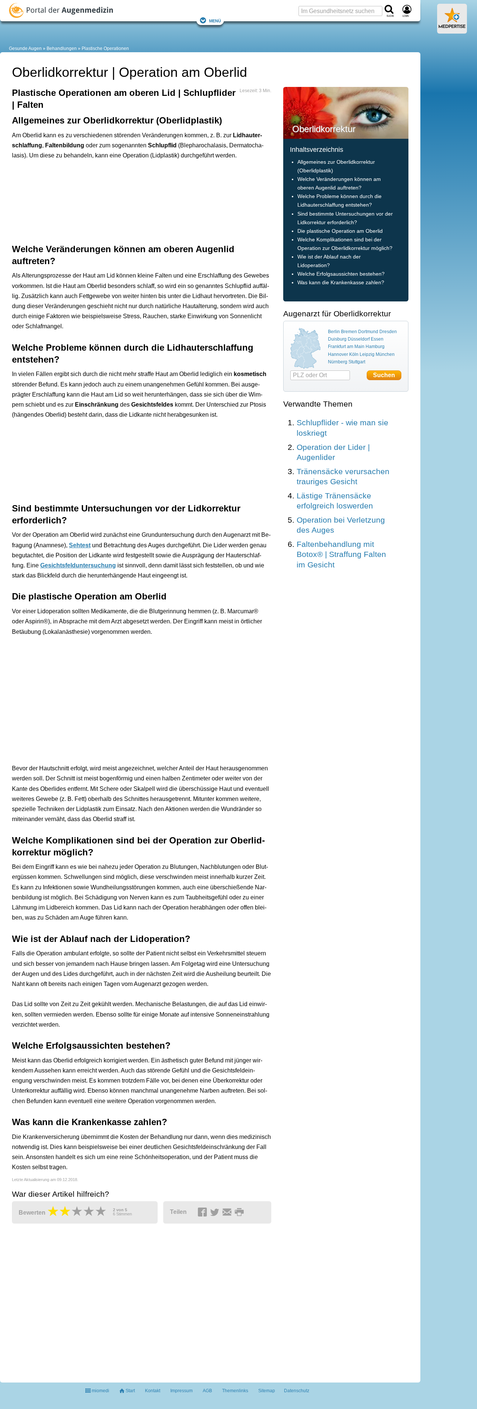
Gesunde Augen (25, 48)
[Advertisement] (127, 201)
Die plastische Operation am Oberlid (340, 231)
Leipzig (367, 354)
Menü (215, 20)
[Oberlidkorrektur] (345, 112)
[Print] (240, 1212)
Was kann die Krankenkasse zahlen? (340, 282)
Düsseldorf (359, 339)
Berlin (334, 331)
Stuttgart (356, 361)
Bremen (349, 331)
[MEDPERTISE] (452, 30)
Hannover (338, 354)
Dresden (388, 331)
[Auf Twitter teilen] (215, 1212)
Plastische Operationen (105, 48)
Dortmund (368, 331)
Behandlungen (62, 48)
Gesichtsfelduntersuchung (78, 565)
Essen (377, 339)
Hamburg (375, 346)
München (385, 354)
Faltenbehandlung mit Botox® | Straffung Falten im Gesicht (341, 554)
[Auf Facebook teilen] (203, 1212)
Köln (353, 354)
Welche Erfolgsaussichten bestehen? (341, 274)
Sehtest (80, 545)
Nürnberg (337, 361)
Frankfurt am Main (346, 346)
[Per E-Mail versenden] (228, 1212)
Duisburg (337, 339)
